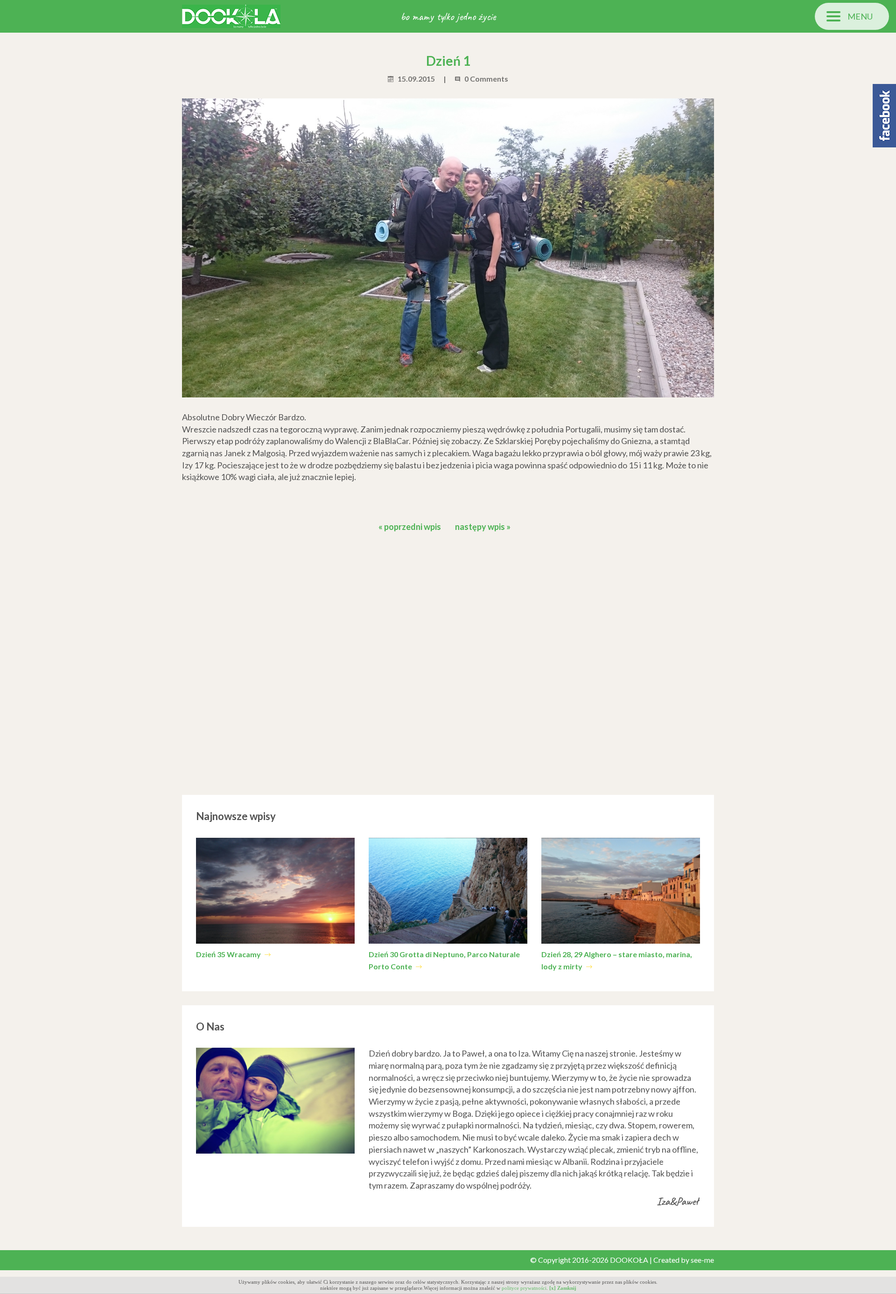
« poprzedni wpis (409, 527)
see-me (702, 1259)
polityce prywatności (524, 1288)
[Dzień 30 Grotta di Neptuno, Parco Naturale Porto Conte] (448, 891)
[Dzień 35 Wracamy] (275, 891)
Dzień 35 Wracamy (229, 954)
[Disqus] (448, 661)
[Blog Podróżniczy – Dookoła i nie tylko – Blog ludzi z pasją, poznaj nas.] (231, 15)
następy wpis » (483, 527)
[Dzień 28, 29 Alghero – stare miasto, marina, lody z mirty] (620, 891)
